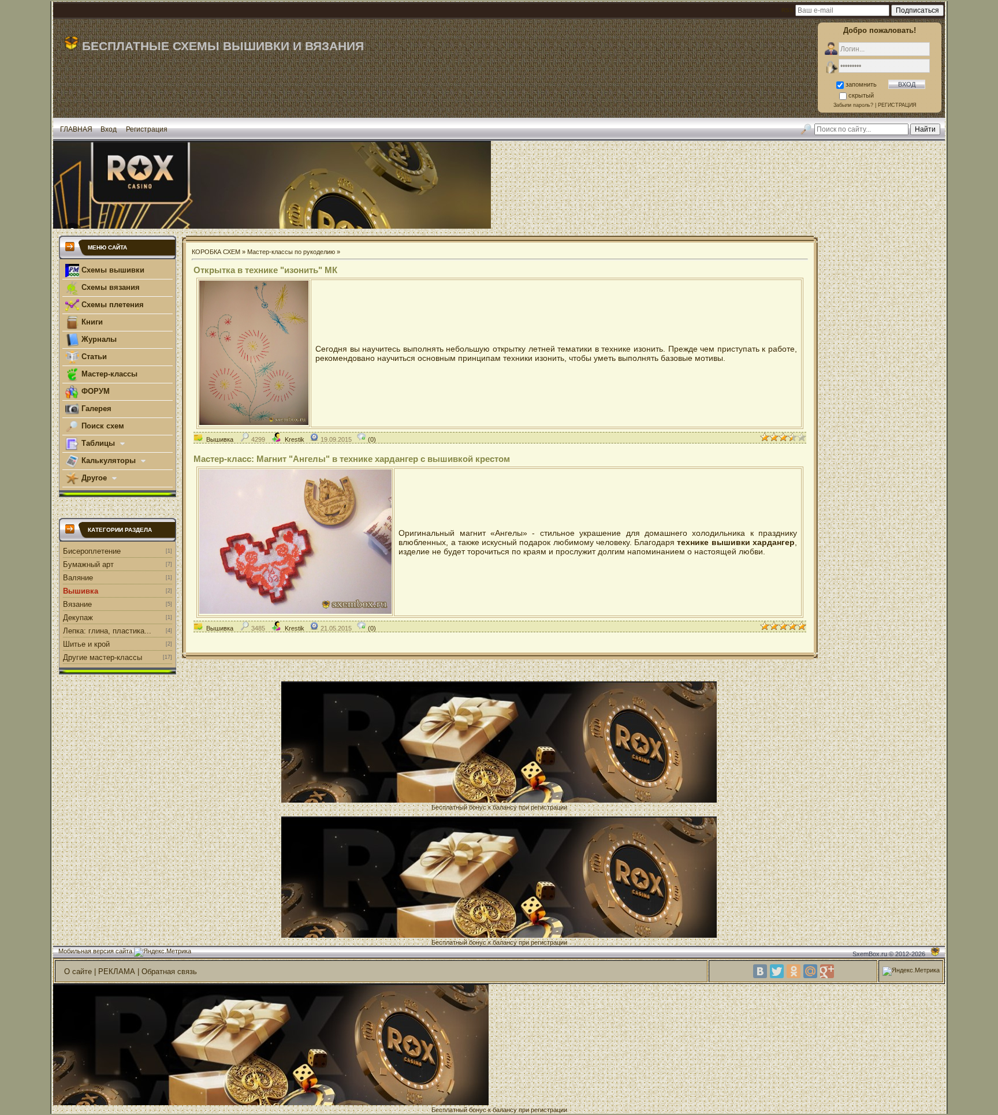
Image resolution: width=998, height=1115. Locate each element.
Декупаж (78, 617)
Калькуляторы (108, 460)
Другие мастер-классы (102, 657)
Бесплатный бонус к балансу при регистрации (499, 807)
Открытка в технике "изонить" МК (265, 270)
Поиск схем (101, 426)
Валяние (78, 577)
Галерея (95, 408)
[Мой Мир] (810, 971)
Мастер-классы (108, 374)
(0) (371, 439)
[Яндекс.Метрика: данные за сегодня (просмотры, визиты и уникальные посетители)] (162, 952)
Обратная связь (169, 971)
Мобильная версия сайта (95, 951)
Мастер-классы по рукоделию (291, 251)
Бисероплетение (92, 551)
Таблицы (98, 443)
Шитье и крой (86, 644)
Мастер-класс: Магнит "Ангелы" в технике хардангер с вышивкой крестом (351, 459)
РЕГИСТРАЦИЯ (897, 105)
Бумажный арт (88, 564)
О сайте (78, 971)
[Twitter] (777, 971)
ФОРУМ (94, 391)
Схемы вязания (109, 287)
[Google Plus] (827, 971)
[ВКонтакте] (760, 971)
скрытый (861, 95)
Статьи (93, 356)
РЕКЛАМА (116, 971)
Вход (108, 129)
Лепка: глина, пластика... (107, 631)
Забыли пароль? (853, 105)
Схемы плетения (111, 304)
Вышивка (80, 591)
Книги (91, 322)
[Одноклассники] (793, 971)
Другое (94, 477)
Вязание (77, 604)
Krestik (294, 439)
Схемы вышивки (111, 270)
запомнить (861, 84)
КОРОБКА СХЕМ (216, 251)
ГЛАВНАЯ (76, 129)
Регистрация (146, 129)
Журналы (98, 339)
